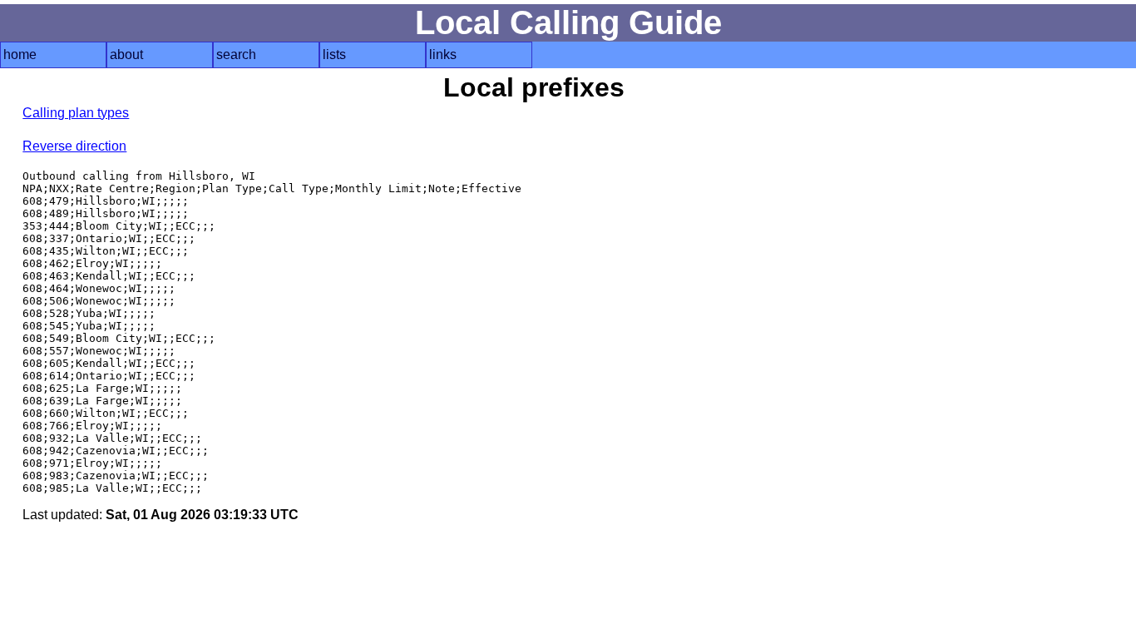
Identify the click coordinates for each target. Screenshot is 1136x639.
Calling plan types (75, 113)
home (20, 54)
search (236, 54)
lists (334, 54)
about (126, 54)
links (443, 54)
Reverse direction (74, 146)
